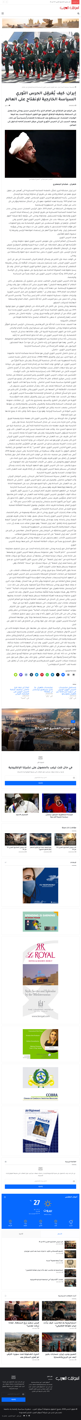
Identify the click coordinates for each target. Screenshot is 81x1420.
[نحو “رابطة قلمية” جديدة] (70, 1264)
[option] (40, 730)
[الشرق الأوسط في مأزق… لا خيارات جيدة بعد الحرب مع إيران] (70, 1254)
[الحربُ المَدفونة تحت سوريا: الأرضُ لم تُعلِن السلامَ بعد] (22, 1342)
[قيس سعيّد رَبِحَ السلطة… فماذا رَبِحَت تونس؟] (22, 1311)
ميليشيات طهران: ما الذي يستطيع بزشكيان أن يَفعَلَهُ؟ (42, 690)
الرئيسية (72, 87)
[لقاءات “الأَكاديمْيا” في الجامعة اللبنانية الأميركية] (70, 1283)
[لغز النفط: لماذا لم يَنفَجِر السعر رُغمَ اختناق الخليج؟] (40, 839)
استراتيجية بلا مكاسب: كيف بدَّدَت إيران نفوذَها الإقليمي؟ (44, 1270)
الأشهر (60, 1234)
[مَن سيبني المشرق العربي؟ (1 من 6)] (15, 839)
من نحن (19, 1416)
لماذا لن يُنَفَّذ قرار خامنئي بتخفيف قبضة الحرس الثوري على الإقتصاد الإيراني (19, 691)
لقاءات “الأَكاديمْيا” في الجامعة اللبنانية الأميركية (46, 1280)
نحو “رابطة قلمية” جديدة (54, 1261)
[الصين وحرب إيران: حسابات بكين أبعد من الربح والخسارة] (59, 1342)
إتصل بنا (4, 1416)
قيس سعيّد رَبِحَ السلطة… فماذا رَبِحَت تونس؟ (57, 2)
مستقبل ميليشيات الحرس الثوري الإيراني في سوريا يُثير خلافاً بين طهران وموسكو (66, 691)
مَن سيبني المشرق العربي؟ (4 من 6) (54, 730)
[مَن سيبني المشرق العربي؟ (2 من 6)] (65, 839)
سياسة (67, 87)
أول (73, 721)
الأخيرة (21, 1234)
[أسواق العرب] (69, 8)
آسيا (62, 87)
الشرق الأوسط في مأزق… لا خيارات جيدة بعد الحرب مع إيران (43, 1251)
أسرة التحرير (11, 1416)
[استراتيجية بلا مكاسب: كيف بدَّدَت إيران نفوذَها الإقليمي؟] (70, 1273)
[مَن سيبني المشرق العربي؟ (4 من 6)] (70, 1245)
